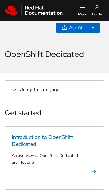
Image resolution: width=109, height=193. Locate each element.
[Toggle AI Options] (93, 28)
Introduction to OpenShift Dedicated (42, 140)
